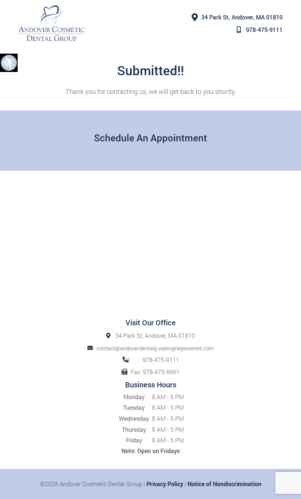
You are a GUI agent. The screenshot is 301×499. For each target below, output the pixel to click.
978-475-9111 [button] (264, 29)
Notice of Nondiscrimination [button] (224, 484)
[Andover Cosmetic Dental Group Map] (150, 248)
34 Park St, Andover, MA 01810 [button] (242, 17)
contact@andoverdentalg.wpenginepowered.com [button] (155, 348)
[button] (9, 62)
